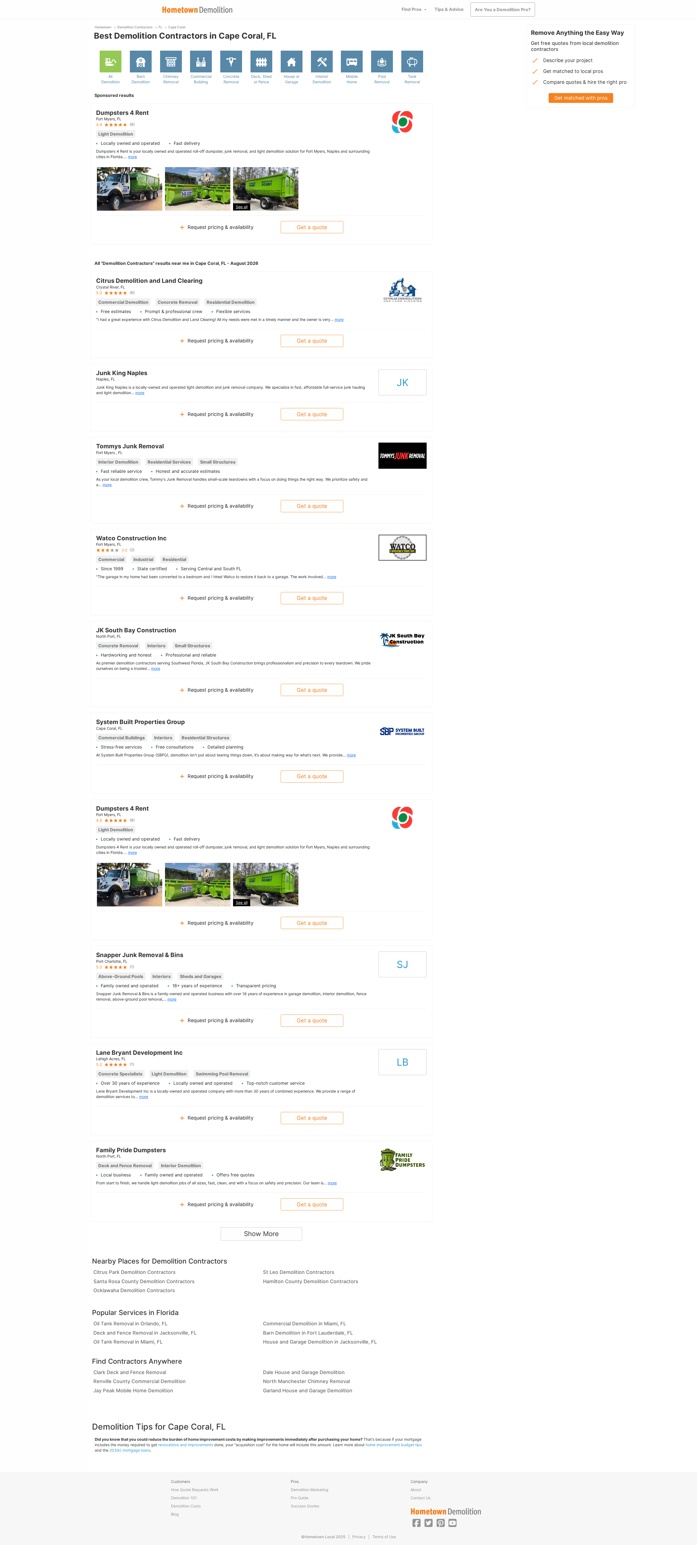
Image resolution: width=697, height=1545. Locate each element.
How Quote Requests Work (195, 1489)
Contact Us (420, 1497)
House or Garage (291, 79)
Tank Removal (412, 79)
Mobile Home (352, 79)
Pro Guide (299, 1497)
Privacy (359, 1536)
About (416, 1489)
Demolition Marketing (309, 1489)
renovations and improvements (185, 1444)
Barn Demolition (141, 79)
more (132, 156)
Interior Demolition (322, 79)
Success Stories (305, 1506)
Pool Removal (382, 79)
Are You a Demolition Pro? (503, 9)
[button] (416, 1522)
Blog (175, 1514)
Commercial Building (201, 79)
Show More (261, 1234)
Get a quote (312, 227)
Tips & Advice (449, 9)
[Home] (197, 10)
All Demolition (110, 79)
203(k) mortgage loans (129, 1450)
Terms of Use (384, 1536)
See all (241, 206)
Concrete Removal (231, 79)
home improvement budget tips (394, 1444)
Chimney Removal (171, 79)
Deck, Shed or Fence (261, 79)
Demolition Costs (186, 1506)
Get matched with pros (580, 98)
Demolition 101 (184, 1497)
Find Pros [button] (411, 9)
